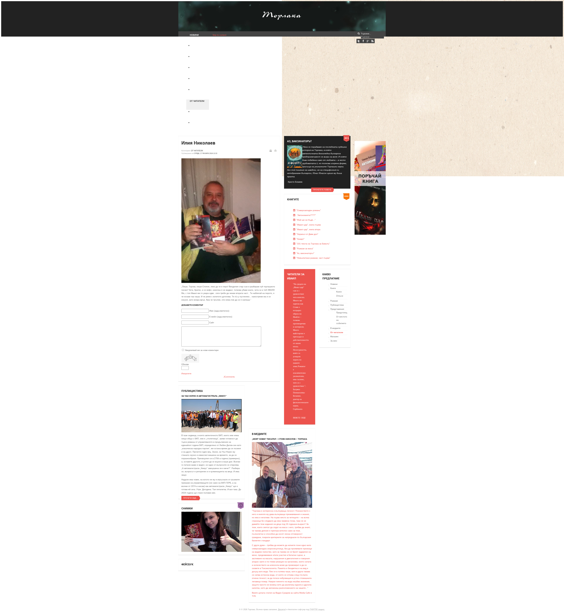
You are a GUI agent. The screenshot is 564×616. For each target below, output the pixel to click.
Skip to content (219, 35)
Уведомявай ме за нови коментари (202, 350)
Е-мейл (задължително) (220, 316)
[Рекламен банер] (370, 234)
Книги (333, 288)
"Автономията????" (306, 215)
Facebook (363, 41)
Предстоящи (342, 312)
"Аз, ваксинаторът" (305, 253)
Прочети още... (190, 498)
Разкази (334, 301)
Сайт (211, 322)
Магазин (334, 336)
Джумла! (282, 610)
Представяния (337, 309)
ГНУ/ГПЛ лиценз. (317, 610)
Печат (270, 150)
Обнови (185, 364)
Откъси (339, 296)
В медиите (335, 328)
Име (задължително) (219, 311)
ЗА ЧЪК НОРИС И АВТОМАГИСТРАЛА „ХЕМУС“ (203, 396)
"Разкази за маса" (304, 248)
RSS (372, 41)
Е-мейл (275, 150)
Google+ (368, 41)
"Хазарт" (300, 239)
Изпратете (186, 373)
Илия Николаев (198, 143)
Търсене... (366, 33)
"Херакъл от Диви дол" (307, 234)
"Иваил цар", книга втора (308, 229)
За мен (333, 341)
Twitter (358, 41)
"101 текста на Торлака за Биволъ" (313, 243)
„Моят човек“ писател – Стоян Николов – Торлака (279, 439)
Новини (334, 284)
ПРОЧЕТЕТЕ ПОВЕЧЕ (322, 190)
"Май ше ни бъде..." (305, 220)
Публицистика (337, 305)
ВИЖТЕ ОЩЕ (299, 417)
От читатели (197, 151)
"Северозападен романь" (308, 210)
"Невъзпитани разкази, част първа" (313, 258)
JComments (229, 377)
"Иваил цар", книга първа (308, 225)
